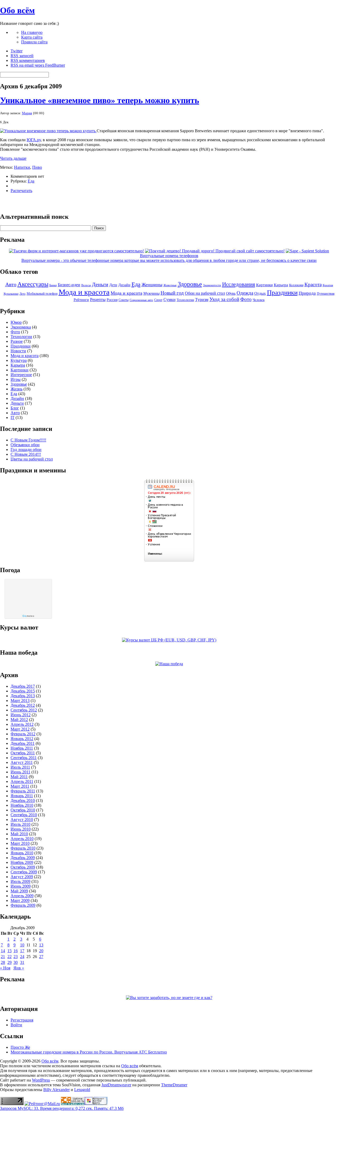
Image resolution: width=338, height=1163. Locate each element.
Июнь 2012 (21, 715)
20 (41, 950)
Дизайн (124, 285)
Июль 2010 (20, 824)
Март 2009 (20, 900)
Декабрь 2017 (23, 686)
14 (3, 950)
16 (15, 950)
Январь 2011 (22, 795)
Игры (16, 379)
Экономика (21, 327)
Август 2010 (22, 819)
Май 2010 (19, 834)
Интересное (21, 374)
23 (15, 956)
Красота (313, 284)
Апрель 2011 (22, 781)
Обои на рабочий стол (205, 293)
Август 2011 (22, 762)
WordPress (41, 1080)
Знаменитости (212, 285)
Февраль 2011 (23, 791)
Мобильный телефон (42, 293)
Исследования (238, 284)
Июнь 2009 (21, 886)
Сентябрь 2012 (24, 710)
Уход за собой (224, 299)
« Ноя (5, 968)
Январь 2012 (22, 738)
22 (9, 956)
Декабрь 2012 (23, 705)
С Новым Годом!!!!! (28, 440)
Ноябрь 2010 (22, 805)
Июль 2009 (20, 881)
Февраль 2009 (23, 905)
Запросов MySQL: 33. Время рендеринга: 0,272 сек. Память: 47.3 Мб (62, 1108)
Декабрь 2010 (23, 800)
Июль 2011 (20, 767)
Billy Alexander (56, 1089)
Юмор (16, 322)
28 (3, 962)
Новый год (172, 293)
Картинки (264, 285)
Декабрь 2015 (23, 691)
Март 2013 (20, 700)
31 (22, 962)
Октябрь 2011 (23, 753)
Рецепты (98, 299)
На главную (32, 32)
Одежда (245, 293)
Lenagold (82, 1089)
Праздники (282, 292)
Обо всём (17, 10)
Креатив (328, 285)
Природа (307, 293)
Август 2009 (22, 876)
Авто (10, 284)
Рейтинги (81, 300)
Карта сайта (32, 37)
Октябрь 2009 (23, 867)
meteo (28, 616)
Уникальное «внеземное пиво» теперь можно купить (99, 100)
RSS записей (22, 55)
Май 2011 (19, 776)
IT (13, 417)
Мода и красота (84, 292)
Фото (246, 299)
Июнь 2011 (20, 772)
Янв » (18, 968)
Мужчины (151, 293)
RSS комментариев (28, 60)
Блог (15, 408)
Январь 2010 (22, 853)
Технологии (185, 300)
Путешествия (326, 293)
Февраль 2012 (23, 734)
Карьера (281, 285)
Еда (31, 181)
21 (3, 956)
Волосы (86, 285)
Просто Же (20, 1047)
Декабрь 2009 (23, 857)
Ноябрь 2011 (22, 748)
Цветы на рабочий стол (32, 459)
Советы (124, 300)
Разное (17, 341)
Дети (113, 285)
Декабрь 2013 (23, 696)
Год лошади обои (26, 449)
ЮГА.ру (34, 140)
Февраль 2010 (23, 848)
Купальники (11, 293)
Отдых (260, 293)
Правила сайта (34, 42)
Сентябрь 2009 (24, 872)
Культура (19, 360)
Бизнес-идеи (69, 284)
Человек (259, 300)
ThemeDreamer (174, 1085)
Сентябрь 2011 (24, 757)
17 (22, 950)
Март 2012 (20, 729)
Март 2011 (20, 786)
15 (9, 950)
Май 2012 (19, 719)
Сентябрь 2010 (24, 815)
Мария (27, 113)
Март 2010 (20, 843)
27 (41, 956)
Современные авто (141, 300)
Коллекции (296, 285)
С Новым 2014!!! (26, 454)
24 (22, 956)
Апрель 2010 (22, 838)
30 (15, 962)
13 (41, 945)
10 (22, 945)
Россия (112, 300)
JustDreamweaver (116, 1085)
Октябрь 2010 (23, 810)
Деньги (100, 284)
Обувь (231, 293)
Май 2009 (19, 891)
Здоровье (190, 284)
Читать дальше (13, 158)
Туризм (201, 299)
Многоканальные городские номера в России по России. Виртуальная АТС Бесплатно (89, 1052)
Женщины (152, 284)
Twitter (16, 51)
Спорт (158, 300)
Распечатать (21, 190)
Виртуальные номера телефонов (169, 255)
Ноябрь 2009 (22, 862)
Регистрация (22, 1020)
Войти (16, 1025)
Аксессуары (32, 284)
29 (9, 962)
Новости (18, 351)
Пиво (37, 167)
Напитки (22, 167)
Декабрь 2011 (23, 743)
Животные (170, 285)
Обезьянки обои (25, 445)
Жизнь (16, 389)
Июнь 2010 (21, 829)
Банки (53, 285)
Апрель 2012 (22, 724)
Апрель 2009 (22, 895)
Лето (23, 293)
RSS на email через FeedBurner (38, 65)
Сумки (169, 299)
